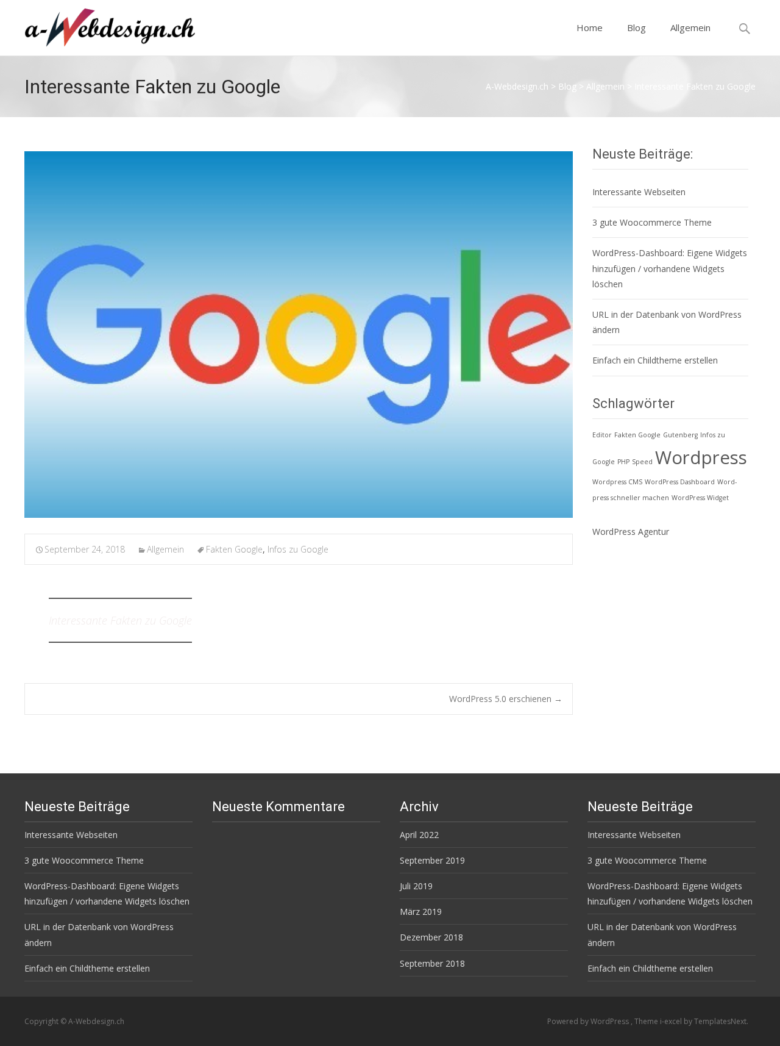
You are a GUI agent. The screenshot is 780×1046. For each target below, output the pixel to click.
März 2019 (421, 911)
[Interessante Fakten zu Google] (298, 334)
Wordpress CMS (617, 482)
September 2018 (432, 963)
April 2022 (419, 834)
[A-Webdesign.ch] (100, 24)
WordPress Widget (700, 497)
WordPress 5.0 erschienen (505, 698)
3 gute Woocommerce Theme (652, 222)
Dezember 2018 (431, 937)
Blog (636, 27)
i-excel (672, 1021)
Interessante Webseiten (639, 192)
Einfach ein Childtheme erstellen (655, 360)
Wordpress (701, 457)
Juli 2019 (416, 886)
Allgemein (690, 27)
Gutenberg (680, 435)
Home (589, 27)
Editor (602, 435)
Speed (642, 461)
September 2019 (432, 860)
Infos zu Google (298, 549)
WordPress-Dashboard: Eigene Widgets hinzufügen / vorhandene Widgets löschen (669, 268)
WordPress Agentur (630, 531)
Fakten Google (234, 549)
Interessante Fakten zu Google (120, 620)
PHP (623, 461)
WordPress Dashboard (680, 482)
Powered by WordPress (589, 1021)
